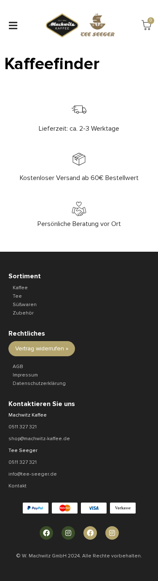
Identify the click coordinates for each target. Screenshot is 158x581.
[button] (12, 25)
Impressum (25, 375)
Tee (17, 296)
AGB (18, 366)
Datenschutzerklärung (39, 383)
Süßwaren (25, 304)
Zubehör (23, 313)
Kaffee (20, 288)
